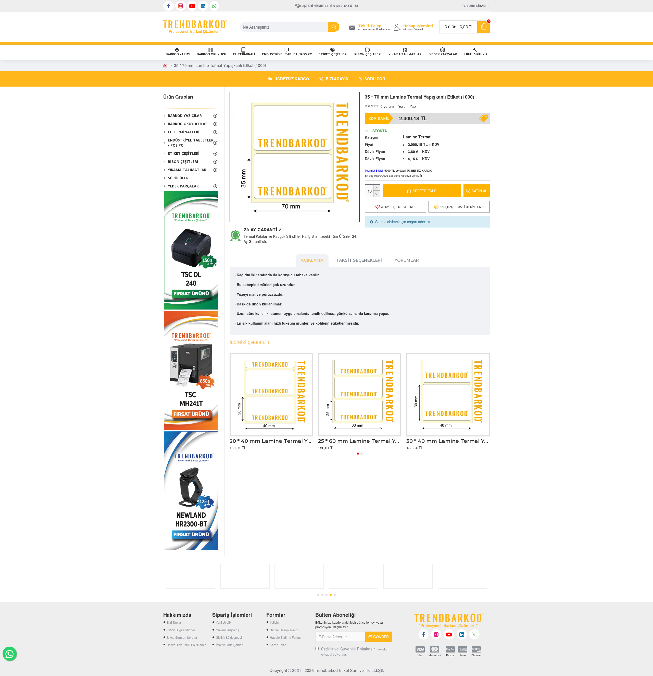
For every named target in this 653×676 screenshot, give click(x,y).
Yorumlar (407, 260)
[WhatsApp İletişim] (10, 654)
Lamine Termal (417, 137)
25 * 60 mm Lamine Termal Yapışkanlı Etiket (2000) (359, 441)
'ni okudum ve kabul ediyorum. (354, 651)
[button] (358, 454)
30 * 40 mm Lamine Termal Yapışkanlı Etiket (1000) (448, 441)
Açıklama (312, 260)
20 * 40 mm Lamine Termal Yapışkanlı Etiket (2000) (271, 441)
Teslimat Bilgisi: (374, 170)
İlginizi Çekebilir (249, 342)
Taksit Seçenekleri (359, 260)
